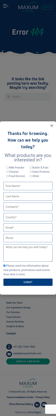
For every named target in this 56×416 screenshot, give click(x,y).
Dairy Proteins (41, 171)
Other (35, 176)
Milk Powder (16, 167)
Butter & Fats (40, 167)
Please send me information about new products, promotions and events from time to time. (26, 270)
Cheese (14, 171)
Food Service (17, 176)
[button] (52, 125)
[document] (28, 208)
